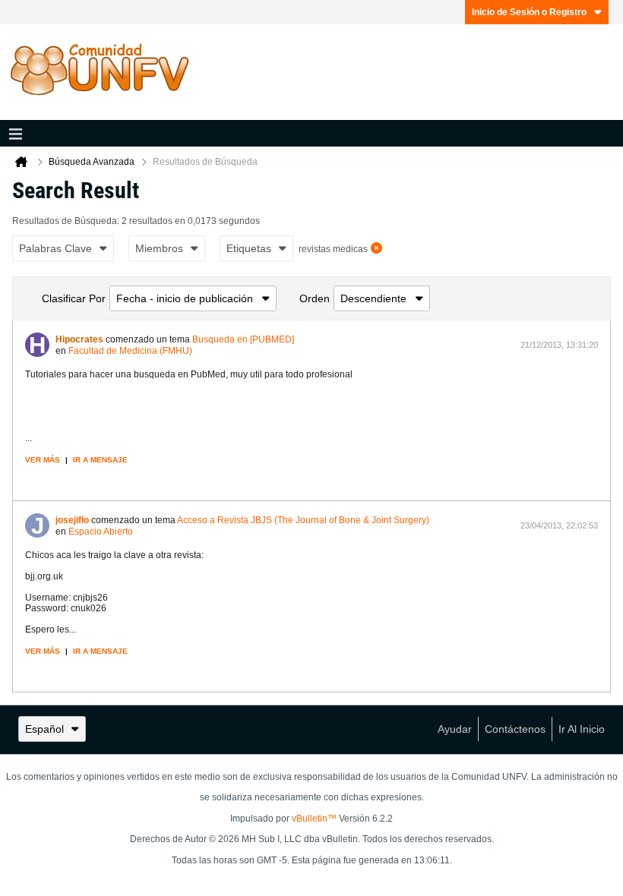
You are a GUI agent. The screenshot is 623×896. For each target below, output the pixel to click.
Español (44, 729)
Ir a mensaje (100, 460)
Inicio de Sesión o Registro (529, 12)
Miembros (159, 248)
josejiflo (72, 520)
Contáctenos (515, 729)
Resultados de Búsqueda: (65, 221)
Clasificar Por (74, 298)
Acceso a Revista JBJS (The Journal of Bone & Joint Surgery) (303, 520)
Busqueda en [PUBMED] (243, 339)
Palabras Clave (55, 248)
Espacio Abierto (100, 531)
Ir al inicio (581, 729)
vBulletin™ (314, 818)
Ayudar (455, 729)
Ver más (42, 460)
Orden (314, 298)
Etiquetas (248, 248)
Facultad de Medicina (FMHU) (130, 350)
